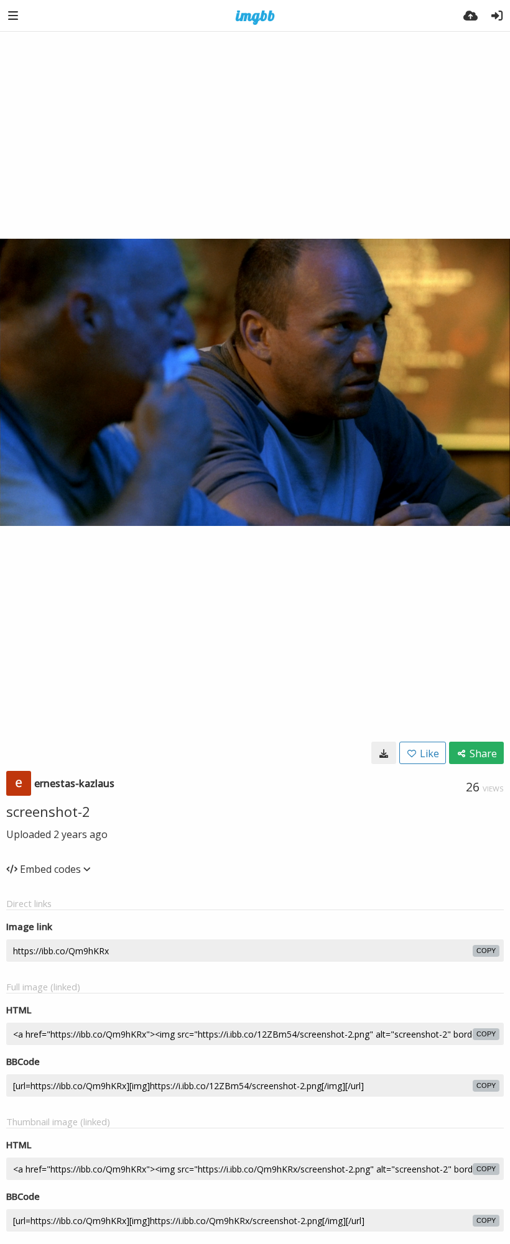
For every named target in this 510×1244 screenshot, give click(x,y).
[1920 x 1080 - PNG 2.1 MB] (383, 753)
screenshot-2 (48, 811)
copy (486, 950)
